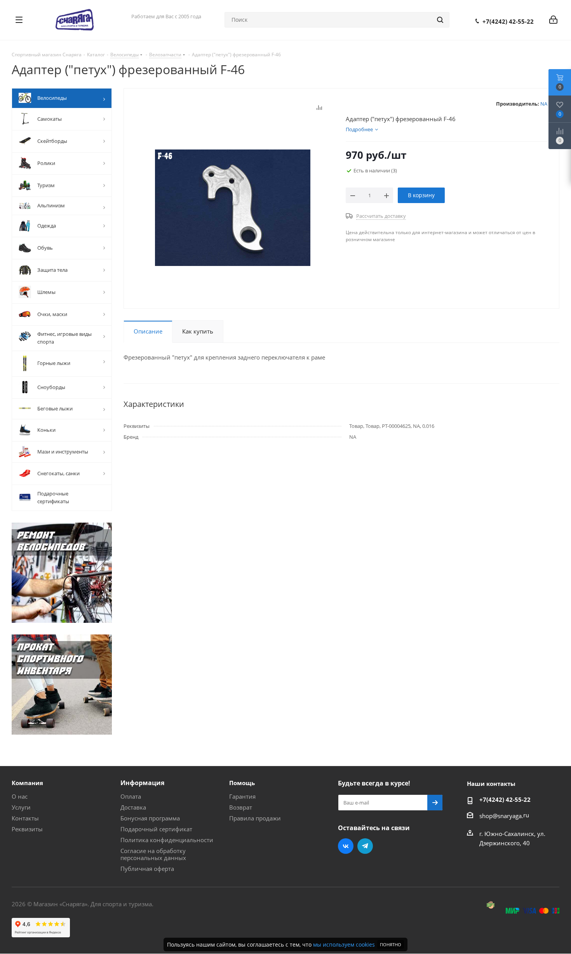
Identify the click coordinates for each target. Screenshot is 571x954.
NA (543, 103)
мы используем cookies (344, 944)
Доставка (133, 807)
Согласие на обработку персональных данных (153, 854)
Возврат (240, 807)
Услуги (21, 807)
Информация (142, 782)
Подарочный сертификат (156, 829)
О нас (20, 796)
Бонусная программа (150, 818)
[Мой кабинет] (553, 19)
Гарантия (242, 796)
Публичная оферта (147, 868)
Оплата (130, 796)
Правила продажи (255, 818)
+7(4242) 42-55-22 (508, 21)
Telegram (365, 846)
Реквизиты (27, 829)
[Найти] (440, 20)
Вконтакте (345, 846)
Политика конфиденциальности (166, 840)
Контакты (25, 818)
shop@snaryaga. (501, 816)
